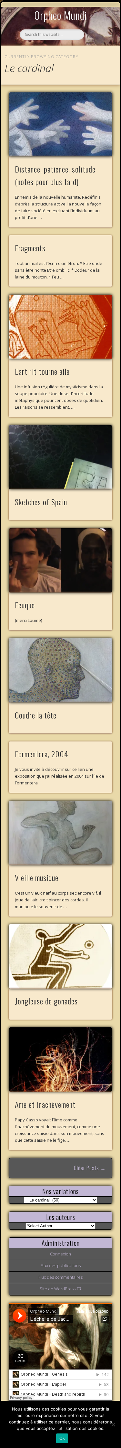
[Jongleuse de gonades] (61, 956)
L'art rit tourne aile (42, 371)
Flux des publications (61, 1265)
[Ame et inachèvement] (61, 1059)
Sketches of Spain (41, 502)
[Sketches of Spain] (61, 457)
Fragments (30, 248)
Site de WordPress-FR (60, 1289)
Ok (62, 1438)
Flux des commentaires (60, 1277)
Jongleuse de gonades (46, 1001)
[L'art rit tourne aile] (61, 327)
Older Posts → (90, 1168)
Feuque (25, 605)
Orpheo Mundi (60, 15)
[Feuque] (61, 560)
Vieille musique (36, 877)
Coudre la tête (35, 715)
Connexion (60, 1254)
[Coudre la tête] (61, 670)
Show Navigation (96, 59)
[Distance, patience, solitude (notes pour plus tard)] (61, 124)
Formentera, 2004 (41, 754)
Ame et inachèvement (45, 1104)
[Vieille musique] (61, 833)
